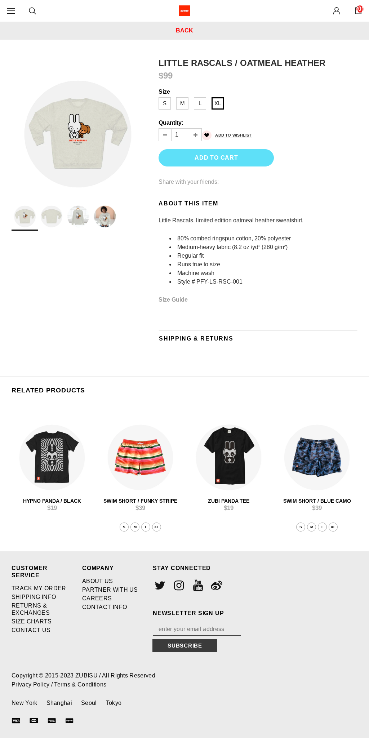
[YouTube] (197, 585)
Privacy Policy (31, 684)
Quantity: (171, 123)
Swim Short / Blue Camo (317, 501)
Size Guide (173, 300)
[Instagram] (178, 585)
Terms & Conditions (80, 684)
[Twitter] (159, 585)
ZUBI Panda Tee (228, 501)
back (184, 30)
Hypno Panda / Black (52, 501)
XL (217, 103)
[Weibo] (215, 585)
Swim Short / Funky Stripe (140, 501)
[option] (78, 124)
